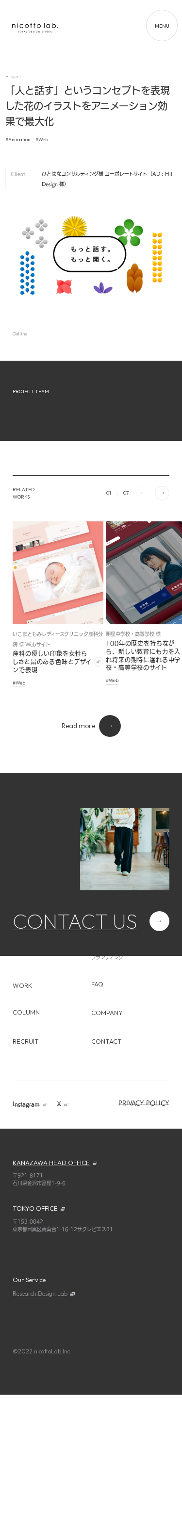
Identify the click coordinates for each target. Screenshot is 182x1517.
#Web (41, 139)
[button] (162, 493)
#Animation (17, 139)
